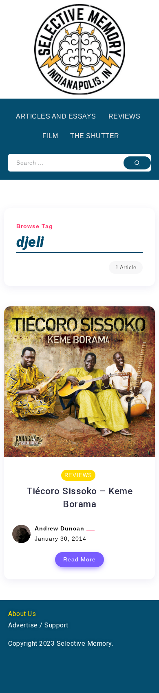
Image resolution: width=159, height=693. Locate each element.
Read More (79, 559)
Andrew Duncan (60, 528)
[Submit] (137, 162)
